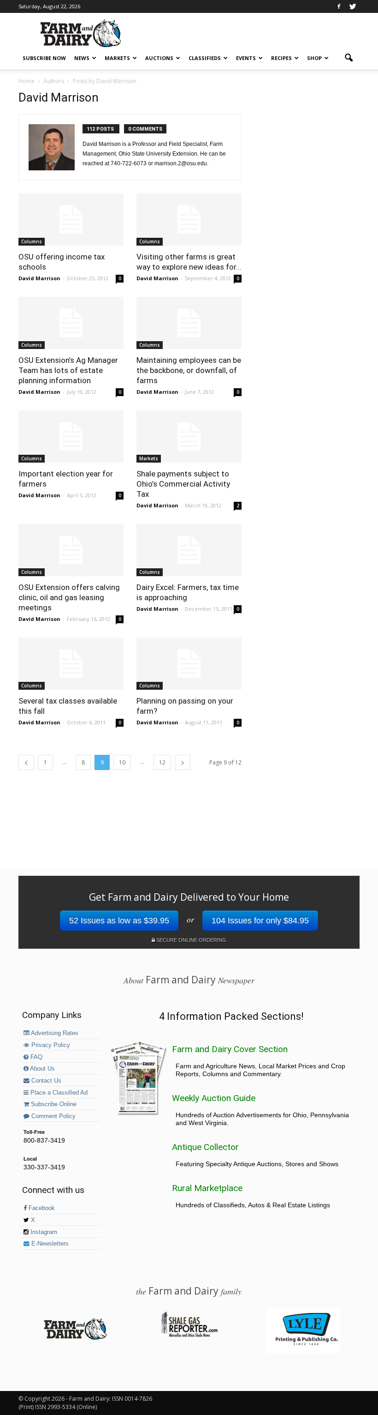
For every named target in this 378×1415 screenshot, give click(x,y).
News (81, 57)
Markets (117, 57)
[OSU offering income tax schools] (71, 219)
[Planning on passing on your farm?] (189, 664)
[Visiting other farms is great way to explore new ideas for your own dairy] (189, 219)
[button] (348, 58)
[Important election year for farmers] (71, 436)
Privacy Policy (50, 1045)
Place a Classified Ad (58, 1093)
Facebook (41, 1208)
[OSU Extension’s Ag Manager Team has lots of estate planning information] (71, 323)
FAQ (35, 1057)
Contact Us (45, 1081)
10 (122, 762)
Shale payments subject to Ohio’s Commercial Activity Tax (183, 484)
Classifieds (205, 57)
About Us (42, 1069)
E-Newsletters (49, 1243)
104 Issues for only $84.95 (260, 920)
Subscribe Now (44, 57)
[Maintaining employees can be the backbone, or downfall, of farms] (189, 323)
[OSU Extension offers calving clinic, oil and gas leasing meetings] (71, 550)
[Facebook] (339, 6)
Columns (31, 241)
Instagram (43, 1232)
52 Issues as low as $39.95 (119, 920)
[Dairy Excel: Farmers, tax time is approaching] (189, 550)
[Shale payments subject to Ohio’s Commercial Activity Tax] (189, 436)
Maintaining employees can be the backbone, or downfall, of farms (188, 370)
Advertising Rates (54, 1033)
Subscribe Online (53, 1104)
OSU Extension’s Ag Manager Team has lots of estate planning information (68, 370)
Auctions (159, 57)
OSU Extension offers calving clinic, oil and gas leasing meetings (69, 597)
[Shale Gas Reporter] (189, 1335)
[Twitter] (353, 6)
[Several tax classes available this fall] (71, 664)
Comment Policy (53, 1116)
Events (246, 57)
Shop (314, 57)
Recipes (281, 57)
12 (162, 762)
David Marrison (39, 278)
